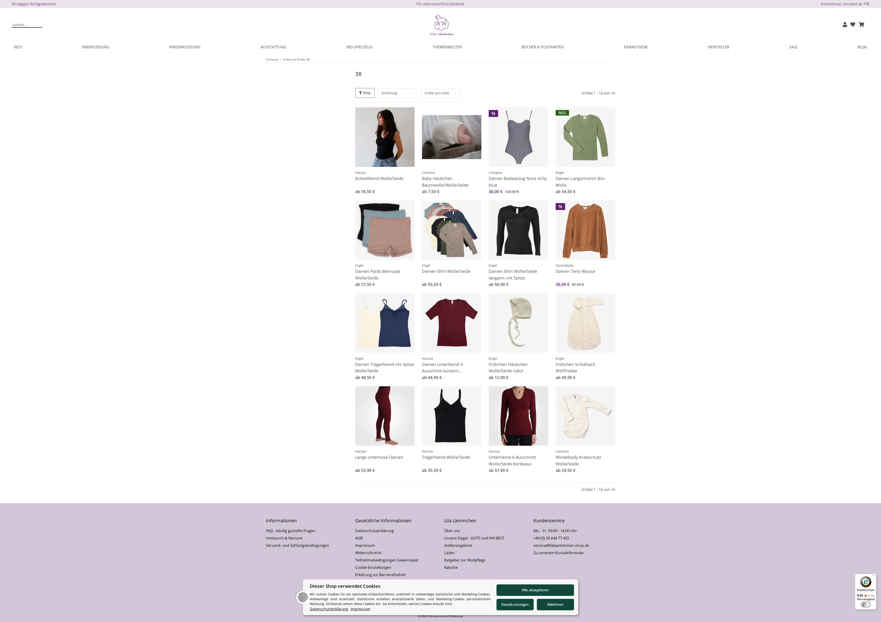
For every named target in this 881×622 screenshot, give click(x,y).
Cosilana (428, 172)
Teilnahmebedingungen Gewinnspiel (386, 560)
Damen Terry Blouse (575, 271)
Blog (862, 47)
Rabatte (451, 567)
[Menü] (873, 576)
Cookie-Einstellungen (373, 567)
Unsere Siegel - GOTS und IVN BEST (474, 538)
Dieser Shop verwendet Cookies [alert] (345, 586)
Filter (366, 93)
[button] (845, 25)
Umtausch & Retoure (284, 538)
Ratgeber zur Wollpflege (464, 560)
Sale (793, 47)
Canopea (495, 172)
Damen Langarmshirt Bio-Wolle (580, 182)
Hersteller (718, 47)
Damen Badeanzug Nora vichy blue (518, 182)
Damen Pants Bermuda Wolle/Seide (377, 274)
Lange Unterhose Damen (379, 457)
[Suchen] (39, 25)
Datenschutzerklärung (374, 530)
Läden (449, 552)
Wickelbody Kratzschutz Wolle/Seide (578, 460)
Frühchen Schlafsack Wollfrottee (575, 368)
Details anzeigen (515, 604)
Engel (560, 172)
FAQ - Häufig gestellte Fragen (290, 530)
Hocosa (360, 172)
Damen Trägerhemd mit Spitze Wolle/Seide (384, 368)
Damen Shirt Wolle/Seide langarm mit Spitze (513, 274)
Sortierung (389, 93)
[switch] (865, 604)
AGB (358, 538)
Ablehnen (555, 604)
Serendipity (564, 265)
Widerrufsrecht (368, 552)
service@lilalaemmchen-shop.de (561, 545)
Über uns (452, 530)
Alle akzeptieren (535, 590)
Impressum (365, 545)
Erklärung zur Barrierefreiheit (380, 574)
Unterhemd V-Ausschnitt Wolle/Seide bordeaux (512, 460)
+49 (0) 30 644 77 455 (551, 538)
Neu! (18, 47)
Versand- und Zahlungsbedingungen (297, 545)
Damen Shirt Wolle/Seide (446, 271)
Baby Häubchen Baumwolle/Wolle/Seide (445, 182)
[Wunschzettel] (853, 25)
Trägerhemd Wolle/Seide (446, 457)
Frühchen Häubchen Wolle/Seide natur (508, 368)
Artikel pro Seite (437, 93)
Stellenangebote (458, 545)
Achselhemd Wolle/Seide (379, 178)
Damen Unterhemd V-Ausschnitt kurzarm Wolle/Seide (443, 368)
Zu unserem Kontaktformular (558, 552)
